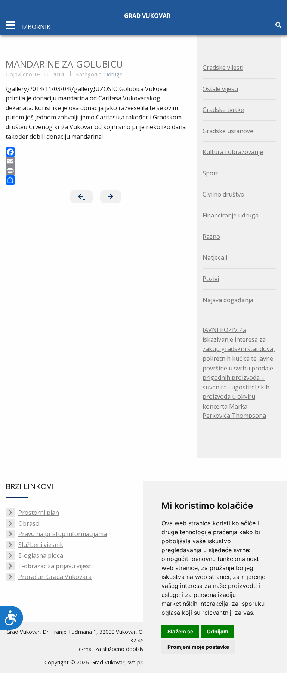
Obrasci (29, 523)
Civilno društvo (223, 194)
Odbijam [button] (217, 631)
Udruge (113, 74)
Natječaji (215, 257)
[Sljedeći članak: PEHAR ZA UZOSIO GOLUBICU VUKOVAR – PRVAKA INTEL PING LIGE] (110, 196)
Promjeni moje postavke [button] (198, 647)
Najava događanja (228, 300)
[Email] (96, 161)
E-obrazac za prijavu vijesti (55, 566)
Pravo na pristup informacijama (62, 534)
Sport (210, 173)
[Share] (96, 180)
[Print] (96, 170)
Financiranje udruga (231, 215)
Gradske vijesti (223, 67)
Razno (211, 236)
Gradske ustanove (228, 131)
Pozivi (211, 279)
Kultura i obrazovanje (233, 152)
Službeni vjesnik (40, 545)
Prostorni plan (38, 512)
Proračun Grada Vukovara (55, 577)
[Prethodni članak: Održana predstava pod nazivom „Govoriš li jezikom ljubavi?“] (81, 196)
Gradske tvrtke (223, 110)
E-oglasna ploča (40, 555)
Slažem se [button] (180, 631)
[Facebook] (96, 152)
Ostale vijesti (220, 89)
